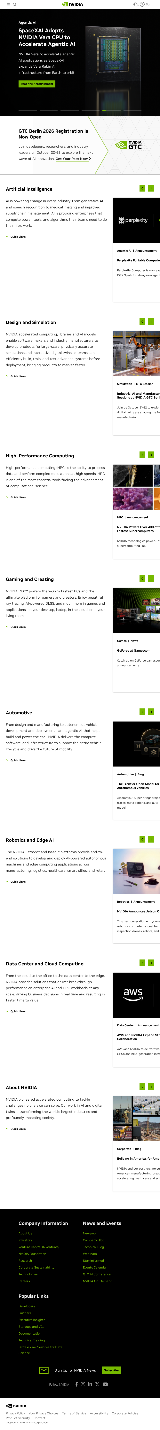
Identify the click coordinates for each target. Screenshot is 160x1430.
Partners (25, 1313)
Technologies (28, 1274)
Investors (25, 1240)
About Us (25, 1233)
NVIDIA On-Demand (97, 1281)
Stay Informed (93, 1260)
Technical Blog (93, 1247)
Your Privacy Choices (43, 1413)
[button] (135, 5)
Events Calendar (95, 1267)
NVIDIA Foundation (32, 1254)
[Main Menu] (8, 4)
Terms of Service (74, 1413)
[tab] (28, 110)
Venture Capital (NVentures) (39, 1247)
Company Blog (93, 1240)
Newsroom (91, 1233)
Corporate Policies (125, 1413)
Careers (24, 1281)
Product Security (18, 1418)
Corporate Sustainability (36, 1267)
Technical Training (32, 1340)
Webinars (90, 1254)
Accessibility (99, 1413)
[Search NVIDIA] (14, 3)
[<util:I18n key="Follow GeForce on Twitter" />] (97, 1384)
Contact (39, 1418)
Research (25, 1260)
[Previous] (142, 188)
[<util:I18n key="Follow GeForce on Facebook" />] (76, 1384)
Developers (27, 1306)
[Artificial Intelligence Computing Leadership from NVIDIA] (72, 4)
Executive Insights (32, 1320)
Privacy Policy (15, 1413)
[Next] (151, 188)
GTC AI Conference (97, 1274)
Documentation (30, 1333)
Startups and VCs (31, 1327)
